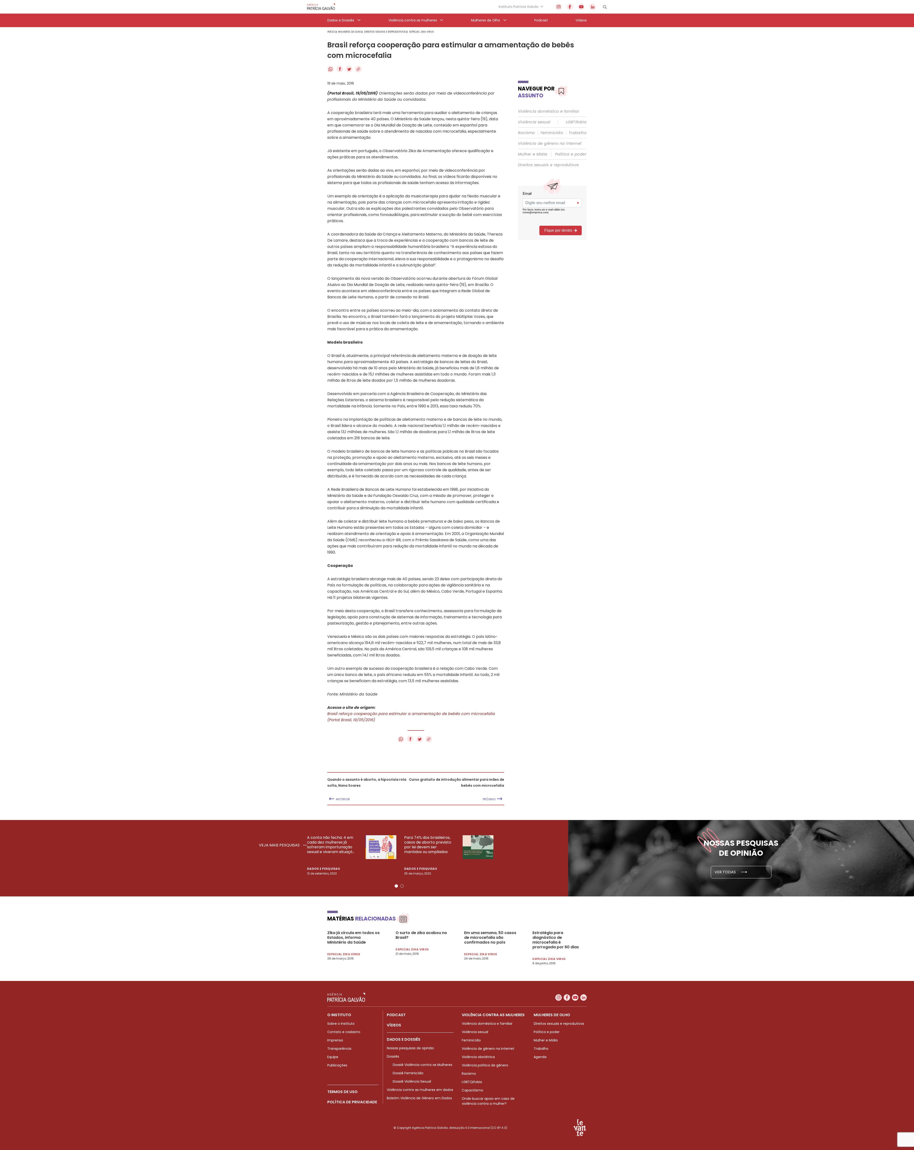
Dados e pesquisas (323, 869)
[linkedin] (592, 7)
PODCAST (396, 1015)
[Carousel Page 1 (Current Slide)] (396, 886)
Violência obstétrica (478, 1057)
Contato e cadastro (343, 1032)
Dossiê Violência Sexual (412, 1081)
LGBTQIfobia (472, 1082)
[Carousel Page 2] (402, 886)
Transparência (339, 1048)
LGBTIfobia (576, 122)
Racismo (526, 133)
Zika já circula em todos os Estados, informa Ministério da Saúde (353, 937)
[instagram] (558, 7)
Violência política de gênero (485, 1065)
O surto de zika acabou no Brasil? (421, 935)
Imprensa (335, 1040)
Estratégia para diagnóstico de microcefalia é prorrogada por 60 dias (555, 940)
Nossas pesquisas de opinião (410, 1048)
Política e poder (570, 154)
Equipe (332, 1057)
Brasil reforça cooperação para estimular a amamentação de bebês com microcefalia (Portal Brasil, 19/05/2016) (411, 717)
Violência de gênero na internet (549, 143)
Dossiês (393, 1056)
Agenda (540, 1057)
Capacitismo (472, 1090)
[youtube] (581, 7)
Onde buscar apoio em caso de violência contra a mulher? (488, 1101)
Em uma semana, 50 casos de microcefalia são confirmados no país (490, 937)
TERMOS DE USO (342, 1092)
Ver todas (726, 872)
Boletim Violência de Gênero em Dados (419, 1098)
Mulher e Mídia (532, 154)
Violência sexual (534, 122)
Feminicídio (552, 133)
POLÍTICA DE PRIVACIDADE (352, 1102)
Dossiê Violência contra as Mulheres (422, 1064)
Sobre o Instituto (341, 1023)
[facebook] (570, 7)
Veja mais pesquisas (280, 845)
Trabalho (577, 133)
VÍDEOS (394, 1025)
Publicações (337, 1065)
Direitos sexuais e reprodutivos (548, 165)
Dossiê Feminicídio (408, 1073)
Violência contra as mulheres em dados (420, 1089)
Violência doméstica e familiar (548, 111)
